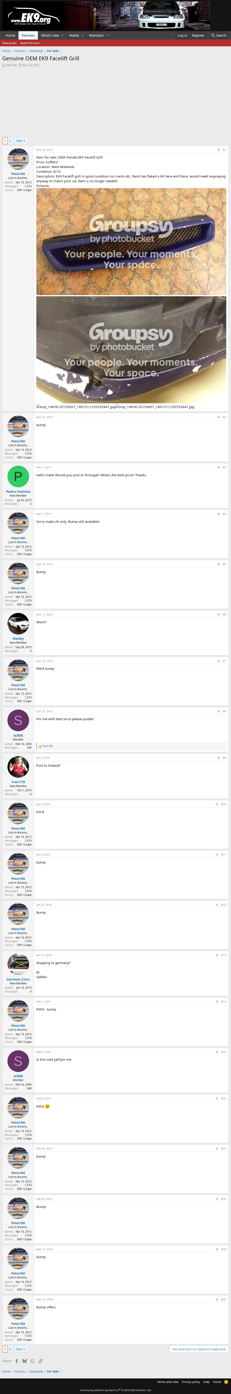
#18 (223, 1199)
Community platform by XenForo (115, 1390)
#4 (224, 514)
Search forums (29, 43)
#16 (223, 1098)
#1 (224, 150)
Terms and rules (167, 1382)
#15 (223, 1052)
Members (96, 35)
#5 (224, 564)
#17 (223, 1149)
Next (19, 141)
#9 (224, 758)
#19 (223, 1249)
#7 (224, 661)
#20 (223, 1299)
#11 (223, 855)
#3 (224, 467)
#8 (224, 711)
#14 (223, 1002)
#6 (224, 614)
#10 (223, 804)
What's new (50, 35)
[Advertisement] (115, 101)
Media (74, 35)
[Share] (218, 150)
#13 (223, 955)
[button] (63, 35)
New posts (9, 43)
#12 (223, 905)
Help (206, 1382)
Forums (28, 35)
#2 (224, 417)
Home (10, 35)
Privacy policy (191, 1382)
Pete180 (11, 65)
